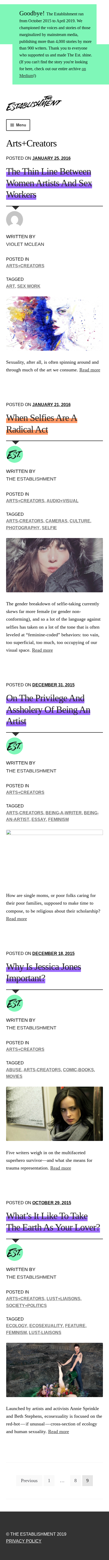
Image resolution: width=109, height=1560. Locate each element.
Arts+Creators (25, 266)
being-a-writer (64, 813)
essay (38, 819)
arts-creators (24, 521)
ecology (16, 1325)
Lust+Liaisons (63, 1298)
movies (14, 1076)
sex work (28, 286)
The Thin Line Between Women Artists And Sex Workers (49, 183)
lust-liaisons (45, 1332)
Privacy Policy (24, 1541)
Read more (89, 369)
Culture (80, 521)
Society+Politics (26, 1305)
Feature (75, 1325)
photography (23, 528)
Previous (29, 1480)
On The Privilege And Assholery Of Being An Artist (48, 709)
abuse (13, 1070)
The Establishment (31, 479)
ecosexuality (46, 1325)
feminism (58, 819)
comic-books (78, 1070)
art (10, 286)
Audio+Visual (63, 501)
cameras (56, 521)
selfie (49, 528)
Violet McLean (25, 244)
